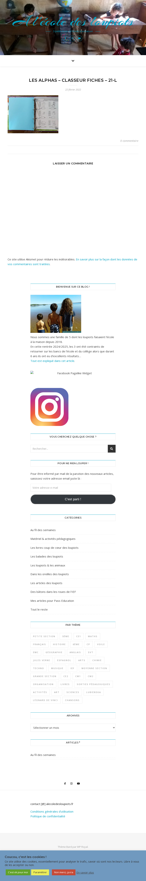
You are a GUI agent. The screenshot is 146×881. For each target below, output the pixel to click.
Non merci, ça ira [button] (63, 872)
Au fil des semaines (43, 530)
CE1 (78, 636)
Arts (81, 660)
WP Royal (82, 846)
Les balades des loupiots (46, 556)
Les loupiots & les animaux (47, 565)
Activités (40, 692)
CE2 (65, 676)
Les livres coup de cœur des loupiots (54, 548)
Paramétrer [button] (40, 872)
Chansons (72, 700)
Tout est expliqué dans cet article (52, 361)
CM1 (78, 676)
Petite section (44, 636)
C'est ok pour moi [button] (18, 872)
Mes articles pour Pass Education (52, 601)
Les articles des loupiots (46, 583)
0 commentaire (129, 141)
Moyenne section (94, 668)
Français (39, 644)
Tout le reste (39, 609)
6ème (76, 644)
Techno (38, 668)
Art (57, 692)
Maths (93, 636)
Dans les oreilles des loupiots (49, 574)
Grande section (44, 676)
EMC (36, 652)
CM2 (90, 676)
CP (88, 644)
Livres (65, 684)
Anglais (75, 652)
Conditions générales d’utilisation (51, 811)
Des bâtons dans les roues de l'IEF (53, 592)
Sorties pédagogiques (93, 684)
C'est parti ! (73, 499)
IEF (73, 668)
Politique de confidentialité (47, 816)
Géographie (54, 652)
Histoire (59, 644)
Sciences (73, 692)
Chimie (97, 660)
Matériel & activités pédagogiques (52, 539)
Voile (101, 644)
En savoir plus (85, 872)
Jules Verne (41, 660)
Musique (57, 668)
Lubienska (93, 692)
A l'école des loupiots (73, 21)
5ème (65, 636)
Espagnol (64, 660)
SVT (90, 652)
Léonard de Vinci (45, 700)
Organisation (43, 684)
